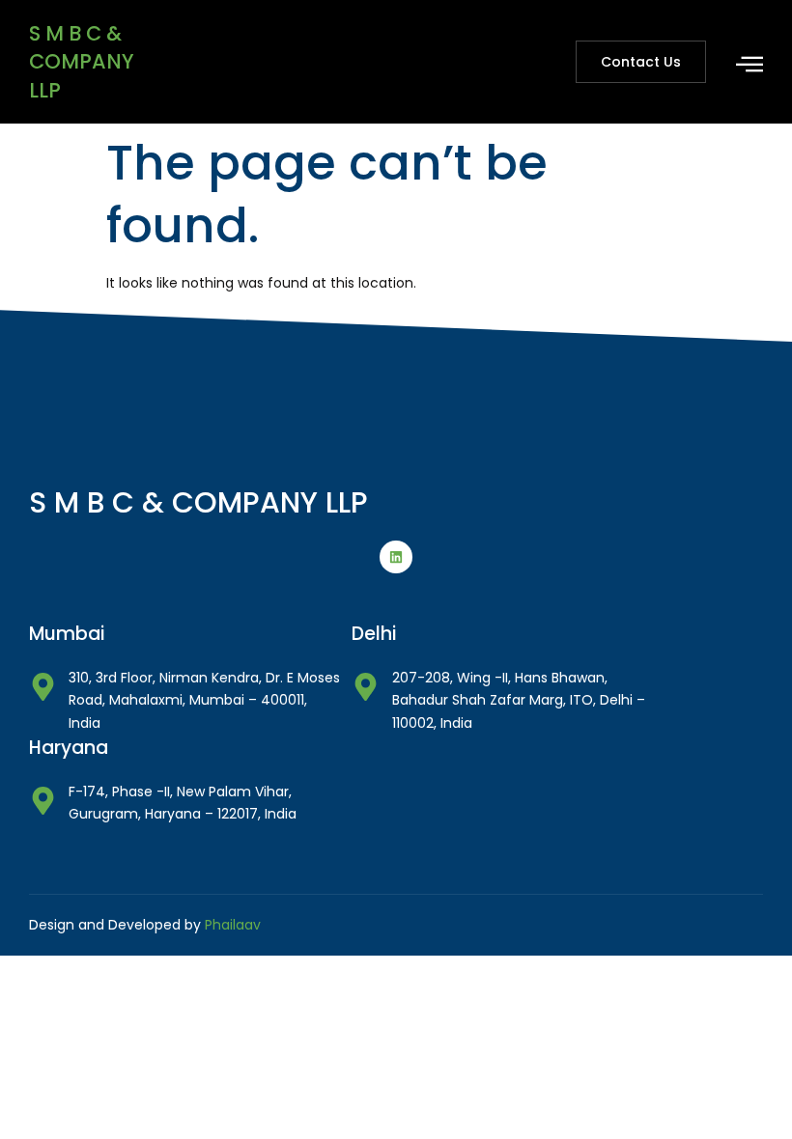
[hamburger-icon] (749, 64)
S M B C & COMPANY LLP (81, 61)
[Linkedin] (396, 557)
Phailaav (233, 924)
